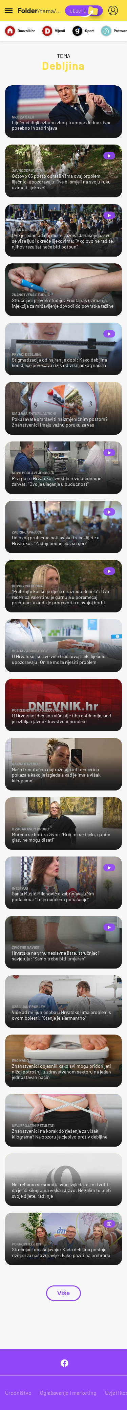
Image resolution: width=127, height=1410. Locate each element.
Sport (89, 30)
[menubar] (114, 10)
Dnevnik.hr (26, 30)
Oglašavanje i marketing (68, 1392)
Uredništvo (18, 1392)
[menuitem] (114, 10)
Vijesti (60, 30)
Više (63, 1293)
